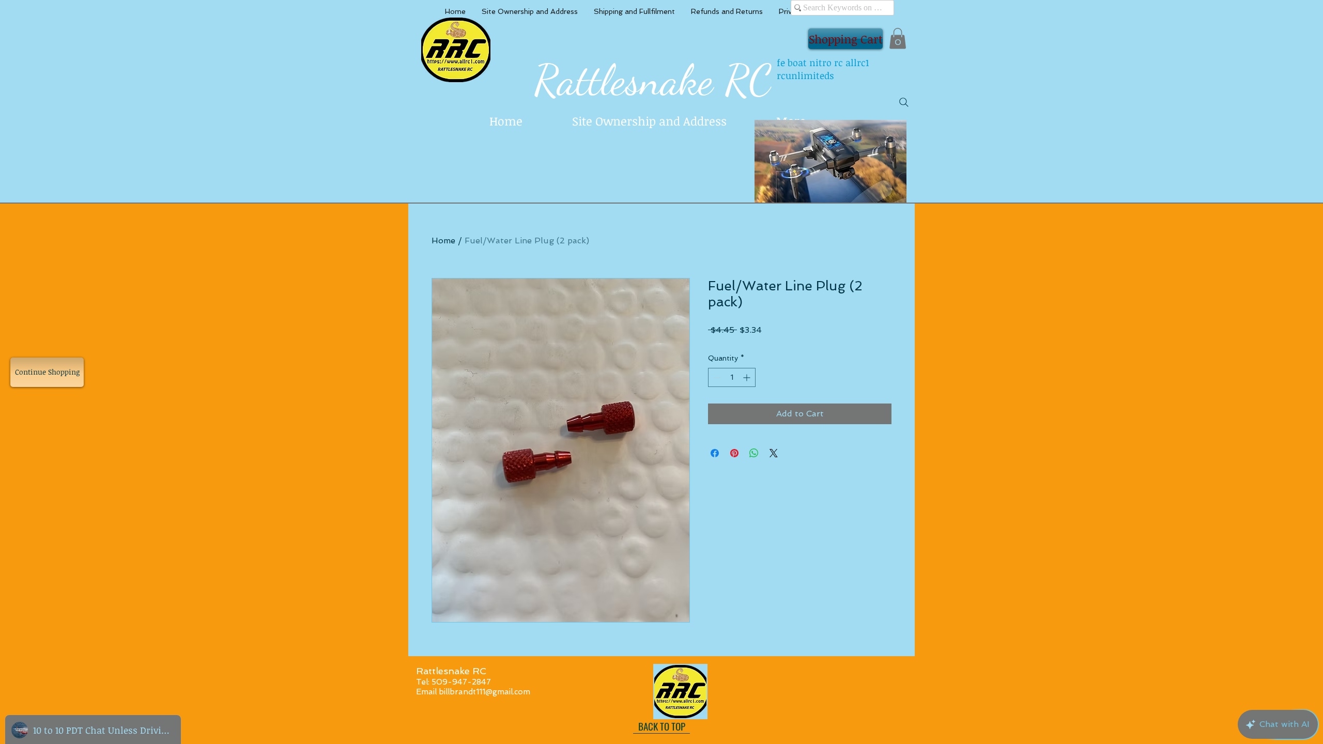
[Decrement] (716, 377)
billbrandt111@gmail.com (484, 691)
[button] (897, 38)
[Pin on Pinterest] (734, 453)
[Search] (904, 102)
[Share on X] (773, 453)
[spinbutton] (731, 377)
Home (443, 240)
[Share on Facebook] (715, 453)
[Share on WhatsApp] (754, 453)
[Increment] (747, 377)
